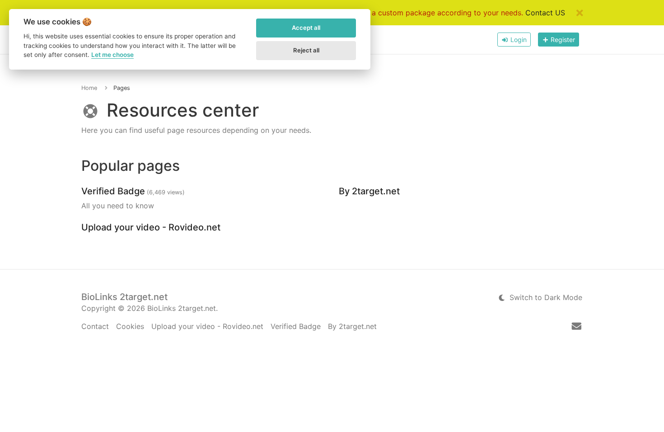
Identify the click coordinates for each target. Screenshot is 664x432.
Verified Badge (113, 191)
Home (89, 88)
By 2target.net (369, 191)
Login (518, 39)
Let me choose (112, 54)
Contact (95, 326)
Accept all (306, 27)
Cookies (130, 326)
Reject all (306, 50)
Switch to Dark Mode (544, 297)
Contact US (545, 12)
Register (562, 39)
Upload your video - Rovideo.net (150, 227)
